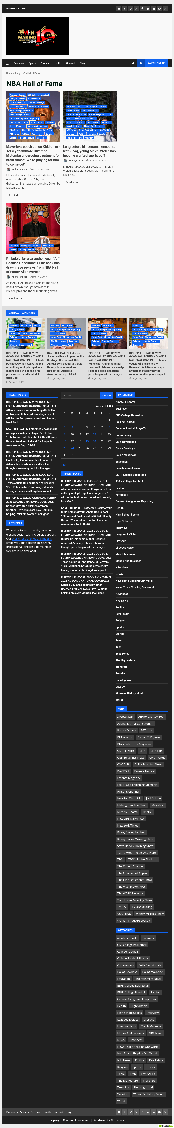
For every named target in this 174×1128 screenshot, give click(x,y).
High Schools (37, 122)
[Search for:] (80, 395)
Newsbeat (122, 594)
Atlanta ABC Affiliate (151, 717)
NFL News (14, 134)
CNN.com (156, 751)
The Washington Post (131, 886)
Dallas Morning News (148, 764)
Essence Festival (144, 771)
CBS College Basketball (38, 95)
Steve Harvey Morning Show (135, 846)
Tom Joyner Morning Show (134, 900)
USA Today (124, 914)
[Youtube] (159, 8)
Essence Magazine (129, 778)
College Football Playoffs (131, 428)
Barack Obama (126, 730)
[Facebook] (124, 8)
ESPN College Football (20, 114)
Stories (45, 63)
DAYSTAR (123, 771)
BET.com (146, 730)
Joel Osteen (153, 798)
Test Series (122, 653)
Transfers (121, 666)
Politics (25, 134)
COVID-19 (123, 764)
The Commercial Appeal (132, 873)
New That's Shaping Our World (134, 580)
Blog (82, 63)
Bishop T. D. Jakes (148, 737)
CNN (143, 751)
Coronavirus (157, 757)
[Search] (133, 63)
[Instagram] (165, 8)
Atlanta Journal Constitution (135, 724)
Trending (14, 341)
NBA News (14, 130)
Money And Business (37, 126)
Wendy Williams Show (150, 914)
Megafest (158, 805)
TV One (122, 907)
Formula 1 (122, 494)
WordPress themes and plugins (32, 538)
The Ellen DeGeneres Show (134, 880)
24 (72, 448)
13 (94, 434)
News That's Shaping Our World (37, 130)
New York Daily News (130, 819)
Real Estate (37, 134)
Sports (32, 63)
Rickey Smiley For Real (131, 832)
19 (87, 441)
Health (57, 63)
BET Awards (125, 737)
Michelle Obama (127, 812)
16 (64, 441)
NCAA (119, 574)
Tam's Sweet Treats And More (136, 853)
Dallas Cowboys (36, 103)
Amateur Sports (17, 95)
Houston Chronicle (129, 798)
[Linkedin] (147, 8)
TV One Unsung (142, 907)
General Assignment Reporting (24, 118)
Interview (121, 527)
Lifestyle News (17, 329)
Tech (118, 647)
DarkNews (99, 1120)
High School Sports (19, 122)
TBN (120, 859)
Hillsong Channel (128, 791)
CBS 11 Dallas (126, 751)
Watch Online (156, 63)
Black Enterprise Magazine (134, 744)
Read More (15, 195)
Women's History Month (21, 345)
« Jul (63, 465)
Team (119, 640)
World (119, 700)
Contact (70, 63)
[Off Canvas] (8, 63)
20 (94, 441)
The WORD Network (130, 893)
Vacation (41, 138)
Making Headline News (132, 805)
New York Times (127, 825)
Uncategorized (124, 680)
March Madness (17, 126)
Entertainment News (38, 106)
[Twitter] (136, 8)
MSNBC (147, 812)
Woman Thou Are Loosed (133, 920)
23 (64, 448)
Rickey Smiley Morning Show (135, 839)
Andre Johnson (19, 169)
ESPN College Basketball (21, 110)
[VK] (153, 8)
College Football (17, 99)
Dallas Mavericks (18, 106)
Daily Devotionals (18, 103)
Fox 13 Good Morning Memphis (137, 785)
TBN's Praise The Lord (142, 859)
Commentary (34, 99)
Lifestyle (50, 122)
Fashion (120, 488)
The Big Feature (26, 138)
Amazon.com (125, 717)
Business (19, 63)
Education (26, 325)
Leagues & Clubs (126, 534)
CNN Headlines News (130, 757)
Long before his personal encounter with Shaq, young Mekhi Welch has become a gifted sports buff (90, 151)
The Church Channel (130, 866)
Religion (49, 134)
